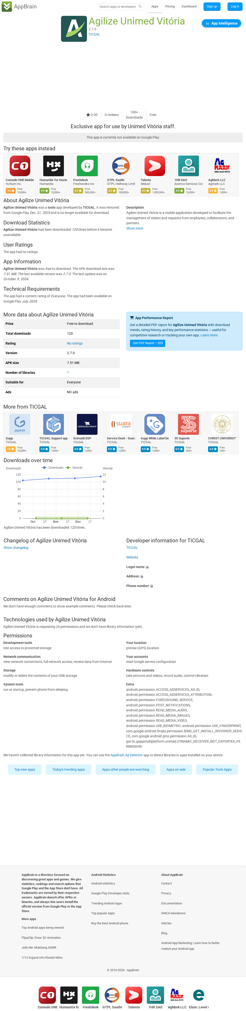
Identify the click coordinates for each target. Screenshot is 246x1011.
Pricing (170, 6)
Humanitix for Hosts (53, 180)
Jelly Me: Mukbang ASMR (39, 947)
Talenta (146, 180)
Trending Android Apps (106, 903)
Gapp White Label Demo (155, 438)
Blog (164, 933)
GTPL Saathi (115, 180)
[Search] (140, 6)
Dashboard (189, 6)
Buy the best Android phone (109, 923)
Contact (166, 883)
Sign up (212, 6)
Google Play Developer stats (110, 893)
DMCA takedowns (173, 913)
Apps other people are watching (125, 770)
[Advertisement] (122, 76)
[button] (184, 567)
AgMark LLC (217, 180)
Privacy (166, 893)
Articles (166, 923)
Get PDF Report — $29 (148, 343)
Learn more (209, 335)
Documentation (171, 903)
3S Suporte (182, 438)
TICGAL (38, 407)
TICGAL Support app (54, 438)
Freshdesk (80, 180)
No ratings (75, 343)
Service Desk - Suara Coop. (121, 438)
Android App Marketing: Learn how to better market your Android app (190, 945)
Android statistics (103, 883)
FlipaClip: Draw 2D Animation (41, 937)
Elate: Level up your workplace (199, 1007)
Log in (235, 6)
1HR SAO (180, 180)
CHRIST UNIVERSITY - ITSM (222, 438)
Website (132, 557)
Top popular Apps (103, 913)
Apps (154, 6)
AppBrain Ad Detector (127, 755)
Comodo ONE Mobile (20, 180)
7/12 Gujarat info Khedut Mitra (42, 957)
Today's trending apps (68, 770)
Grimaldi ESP (82, 438)
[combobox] (118, 6)
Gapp (9, 438)
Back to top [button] (235, 971)
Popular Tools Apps (217, 770)
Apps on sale (175, 770)
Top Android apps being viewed (43, 927)
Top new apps (24, 770)
